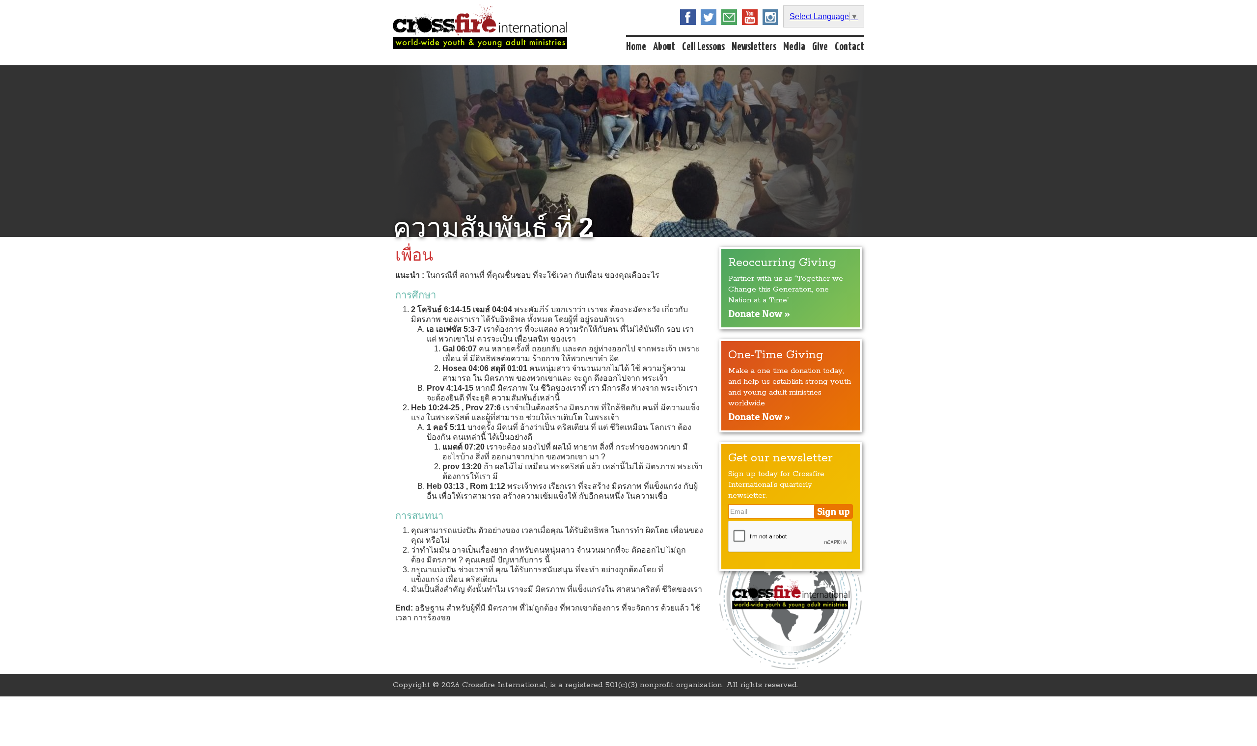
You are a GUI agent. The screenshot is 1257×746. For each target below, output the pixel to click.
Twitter (708, 17)
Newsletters (754, 47)
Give (820, 47)
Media (794, 47)
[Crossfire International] (480, 26)
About (664, 47)
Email (729, 17)
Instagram (770, 17)
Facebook (688, 17)
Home (636, 47)
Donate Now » (759, 314)
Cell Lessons (703, 47)
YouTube (750, 17)
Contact (849, 47)
